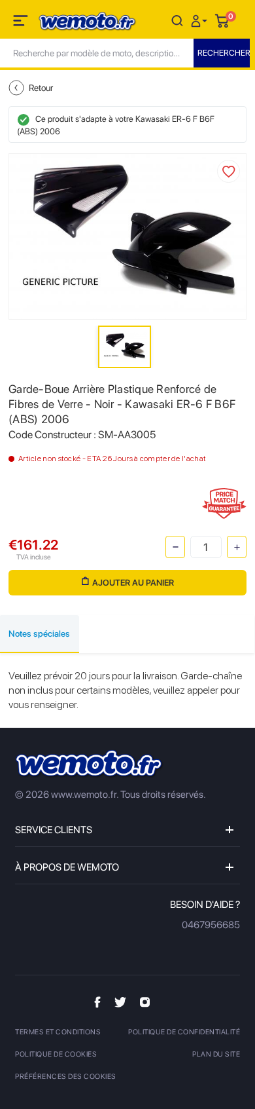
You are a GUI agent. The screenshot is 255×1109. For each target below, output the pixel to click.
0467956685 (211, 925)
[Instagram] (145, 1001)
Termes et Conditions (58, 1032)
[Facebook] (97, 1002)
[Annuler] (177, 20)
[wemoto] (89, 764)
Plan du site (216, 1054)
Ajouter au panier (133, 583)
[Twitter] (120, 1002)
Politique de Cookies (56, 1054)
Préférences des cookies (65, 1076)
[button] (201, 20)
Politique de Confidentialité (184, 1032)
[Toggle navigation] (22, 22)
